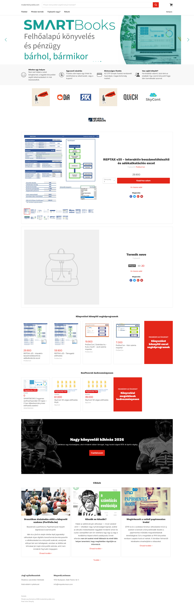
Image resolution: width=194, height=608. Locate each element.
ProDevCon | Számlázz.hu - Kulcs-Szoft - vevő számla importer (96, 346)
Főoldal (24, 12)
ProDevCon (140, 167)
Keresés (23, 596)
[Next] (188, 39)
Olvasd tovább (45, 553)
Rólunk (67, 12)
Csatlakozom (97, 453)
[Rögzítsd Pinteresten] (141, 196)
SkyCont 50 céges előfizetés (96, 400)
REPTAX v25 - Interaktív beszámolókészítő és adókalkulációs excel (33, 355)
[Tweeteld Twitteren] (134, 196)
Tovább (96, 560)
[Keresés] (156, 4)
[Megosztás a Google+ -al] (138, 196)
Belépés (169, 12)
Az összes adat (136, 187)
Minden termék (37, 12)
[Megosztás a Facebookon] (131, 196)
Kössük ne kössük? (96, 519)
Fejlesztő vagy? (53, 12)
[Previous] (6, 39)
